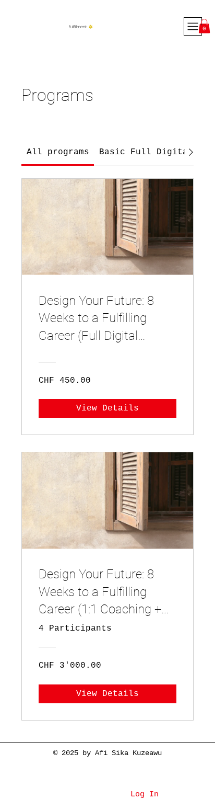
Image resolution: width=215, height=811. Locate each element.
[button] (204, 26)
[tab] (57, 152)
